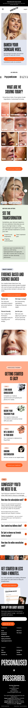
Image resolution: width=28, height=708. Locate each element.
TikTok (18, 652)
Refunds (3, 652)
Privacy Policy (16, 706)
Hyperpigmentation (6, 641)
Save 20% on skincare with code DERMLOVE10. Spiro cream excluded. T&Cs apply (14, 4)
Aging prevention (6, 638)
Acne (2, 630)
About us (19, 630)
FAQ (2, 650)
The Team (19, 633)
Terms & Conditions (23, 706)
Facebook (19, 654)
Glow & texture (5, 636)
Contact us (4, 654)
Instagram (19, 650)
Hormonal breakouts (4, 633)
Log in (25, 9)
